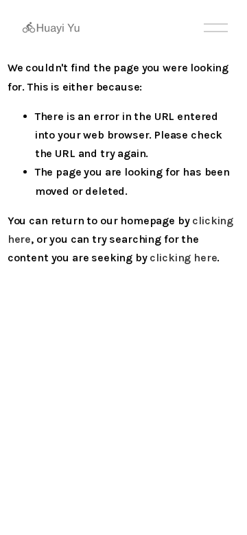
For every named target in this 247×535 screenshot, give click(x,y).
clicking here (183, 257)
